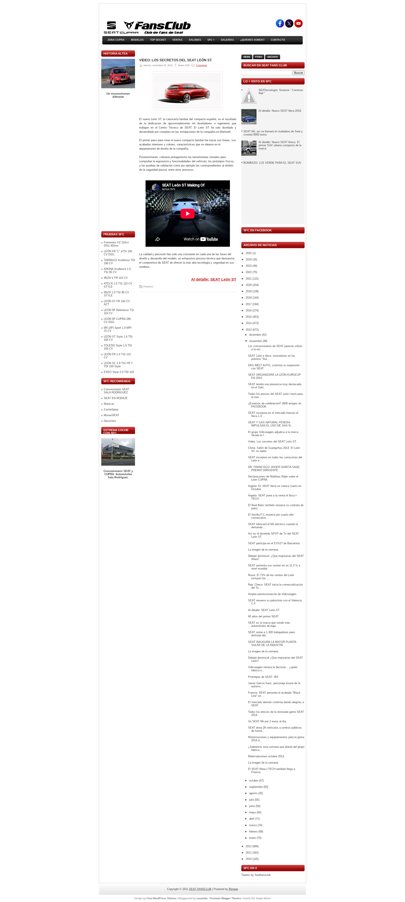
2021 (249, 278)
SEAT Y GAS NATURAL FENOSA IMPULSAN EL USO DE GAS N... (270, 424)
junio (252, 806)
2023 (249, 265)
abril (252, 818)
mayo (253, 812)
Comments (201, 65)
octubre (254, 780)
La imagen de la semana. (263, 549)
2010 (249, 858)
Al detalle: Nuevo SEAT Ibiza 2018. (280, 110)
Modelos (137, 39)
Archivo (272, 57)
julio (252, 799)
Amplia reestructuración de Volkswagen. (272, 594)
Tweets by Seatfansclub (256, 875)
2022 (249, 272)
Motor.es (109, 403)
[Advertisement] (118, 165)
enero (253, 837)
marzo (253, 825)
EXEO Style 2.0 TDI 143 (119, 372)
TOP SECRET (158, 39)
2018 (249, 297)
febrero (253, 831)
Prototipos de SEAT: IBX (263, 676)
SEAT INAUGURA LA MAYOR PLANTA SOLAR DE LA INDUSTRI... (272, 643)
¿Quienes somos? (252, 39)
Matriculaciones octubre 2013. (266, 756)
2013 (249, 329)
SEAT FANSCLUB (200, 889)
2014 (249, 323)
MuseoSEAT (111, 415)
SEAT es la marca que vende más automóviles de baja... (269, 624)
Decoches (110, 420)
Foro (258, 57)
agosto (253, 793)
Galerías (227, 39)
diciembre (255, 334)
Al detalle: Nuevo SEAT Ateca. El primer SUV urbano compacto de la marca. (280, 145)
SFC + (211, 39)
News (246, 57)
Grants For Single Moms (257, 898)
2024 (249, 259)
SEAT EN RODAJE (116, 398)
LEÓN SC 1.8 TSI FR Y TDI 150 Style (118, 365)
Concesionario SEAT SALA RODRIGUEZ (116, 391)
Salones (195, 39)
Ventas (177, 39)
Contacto (278, 39)
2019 (249, 291)
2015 (249, 316)
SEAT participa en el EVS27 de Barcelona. (274, 543)
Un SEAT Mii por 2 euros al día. (267, 721)
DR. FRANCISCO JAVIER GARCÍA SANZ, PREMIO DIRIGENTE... (274, 468)
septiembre (256, 786)
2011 (249, 852)
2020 (249, 285)
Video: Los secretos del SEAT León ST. (175, 60)
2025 (249, 253)
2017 (249, 304)
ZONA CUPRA (116, 39)
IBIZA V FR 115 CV (116, 277)
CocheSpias (111, 409)
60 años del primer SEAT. (263, 616)
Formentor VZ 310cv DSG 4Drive (116, 244)
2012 (249, 846)
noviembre (256, 341)
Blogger (233, 889)
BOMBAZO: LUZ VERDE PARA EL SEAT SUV (272, 162)
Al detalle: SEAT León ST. (264, 610)
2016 (249, 310)
